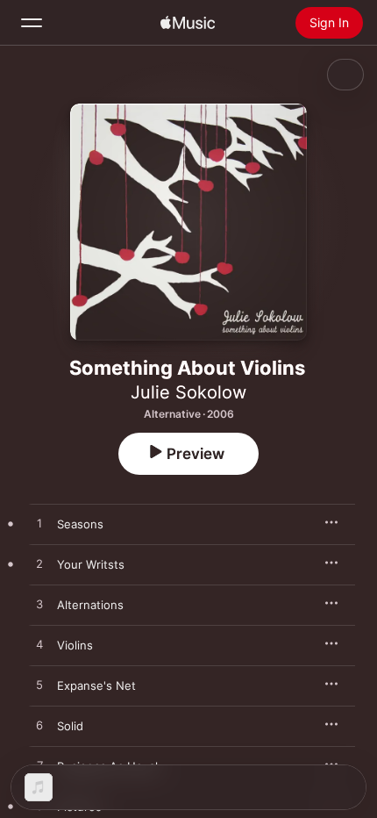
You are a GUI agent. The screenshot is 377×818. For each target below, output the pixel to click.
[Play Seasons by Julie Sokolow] (39, 524)
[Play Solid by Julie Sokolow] (39, 726)
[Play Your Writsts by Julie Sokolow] (39, 564)
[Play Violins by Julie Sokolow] (39, 645)
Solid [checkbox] (70, 726)
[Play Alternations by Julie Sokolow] (39, 605)
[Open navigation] (31, 23)
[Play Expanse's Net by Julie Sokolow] (39, 685)
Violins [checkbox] (75, 645)
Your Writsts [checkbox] (90, 564)
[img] (187, 23)
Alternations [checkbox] (90, 605)
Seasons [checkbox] (80, 524)
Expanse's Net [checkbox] (96, 685)
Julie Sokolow (188, 392)
